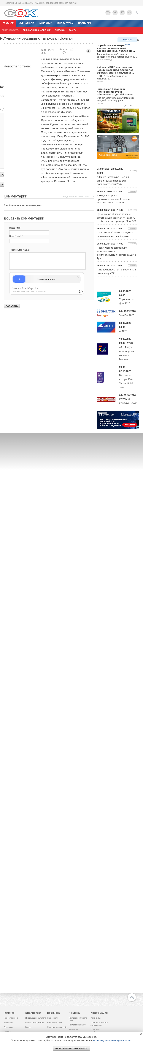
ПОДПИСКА (84, 23)
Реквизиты (95, 1018)
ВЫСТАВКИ (60, 30)
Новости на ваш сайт (57, 1027)
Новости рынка (127, 40)
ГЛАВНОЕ (8, 23)
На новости (52, 1018)
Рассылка (73, 1029)
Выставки (8, 1027)
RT (122, 12)
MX (129, 12)
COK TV (72, 30)
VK (115, 12)
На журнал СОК (54, 1022)
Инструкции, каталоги (35, 1018)
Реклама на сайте (77, 1025)
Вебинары (8, 1022)
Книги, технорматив (34, 1022)
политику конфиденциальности (112, 1040)
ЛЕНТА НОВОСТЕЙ (10, 30)
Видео (28, 1027)
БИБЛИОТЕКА (65, 23)
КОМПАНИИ (45, 23)
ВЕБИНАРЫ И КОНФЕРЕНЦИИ (37, 30)
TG (108, 12)
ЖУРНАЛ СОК (26, 23)
